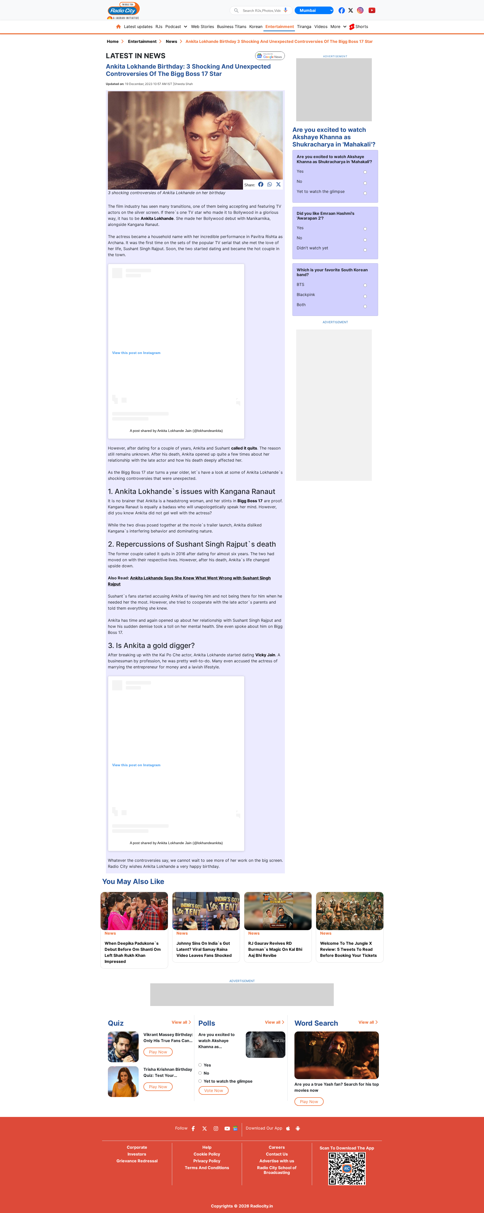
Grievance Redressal (137, 1160)
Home (113, 41)
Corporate (137, 1147)
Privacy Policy (206, 1160)
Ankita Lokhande (157, 218)
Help (206, 1147)
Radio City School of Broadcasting (276, 1170)
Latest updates (138, 26)
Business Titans (231, 26)
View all (179, 1022)
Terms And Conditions (207, 1167)
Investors (137, 1154)
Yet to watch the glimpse (228, 1081)
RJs (159, 26)
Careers (277, 1147)
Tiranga (304, 26)
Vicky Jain (265, 654)
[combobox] (262, 10)
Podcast (173, 26)
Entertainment (279, 26)
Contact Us (277, 1154)
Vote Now (213, 1090)
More (335, 26)
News (171, 41)
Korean (255, 26)
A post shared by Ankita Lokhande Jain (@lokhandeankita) (176, 431)
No (206, 1073)
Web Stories (202, 26)
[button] (285, 10)
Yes (207, 1065)
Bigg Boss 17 (250, 500)
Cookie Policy (207, 1154)
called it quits (244, 448)
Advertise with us (276, 1160)
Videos (320, 26)
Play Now (158, 1051)
